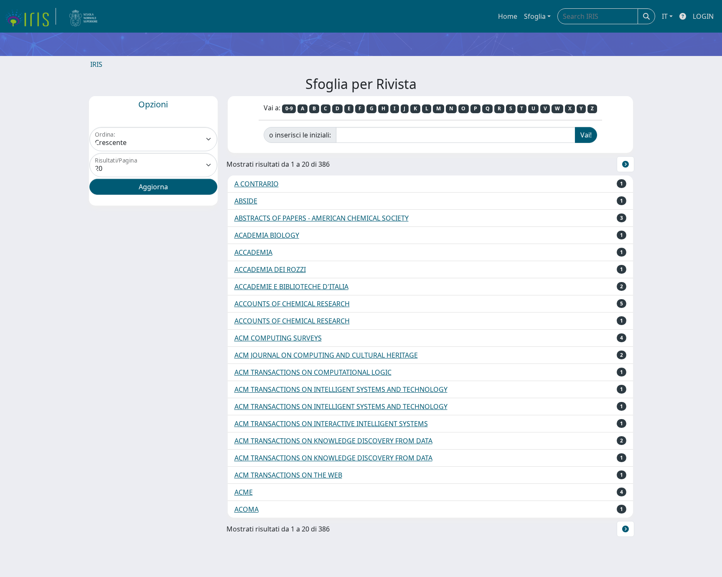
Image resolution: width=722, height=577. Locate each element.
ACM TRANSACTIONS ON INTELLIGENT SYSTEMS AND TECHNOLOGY (340, 389)
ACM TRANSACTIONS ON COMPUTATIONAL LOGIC (313, 372)
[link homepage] (30, 16)
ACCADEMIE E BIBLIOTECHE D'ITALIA (291, 286)
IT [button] (665, 16)
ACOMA (246, 509)
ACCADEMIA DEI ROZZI (270, 269)
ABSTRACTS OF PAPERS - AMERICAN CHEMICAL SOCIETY (321, 218)
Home (507, 16)
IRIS (96, 64)
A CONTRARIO (256, 183)
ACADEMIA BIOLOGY (266, 235)
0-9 (289, 108)
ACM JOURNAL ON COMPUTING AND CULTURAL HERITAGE (326, 355)
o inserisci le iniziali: (300, 135)
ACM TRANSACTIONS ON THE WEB (288, 475)
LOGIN (703, 16)
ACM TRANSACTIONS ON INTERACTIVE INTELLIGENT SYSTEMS (331, 423)
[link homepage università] (83, 16)
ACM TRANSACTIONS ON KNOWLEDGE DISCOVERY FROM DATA (333, 440)
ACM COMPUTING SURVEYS (278, 338)
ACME (243, 492)
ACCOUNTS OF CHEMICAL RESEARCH (292, 303)
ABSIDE (245, 201)
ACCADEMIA (253, 252)
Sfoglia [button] (535, 16)
